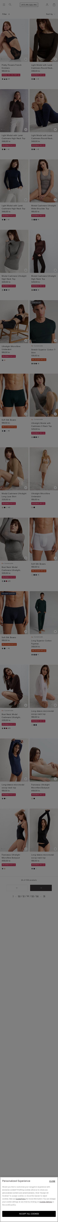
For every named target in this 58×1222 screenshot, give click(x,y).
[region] (29, 1199)
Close (52, 1181)
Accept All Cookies (29, 1214)
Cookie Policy (21, 1199)
